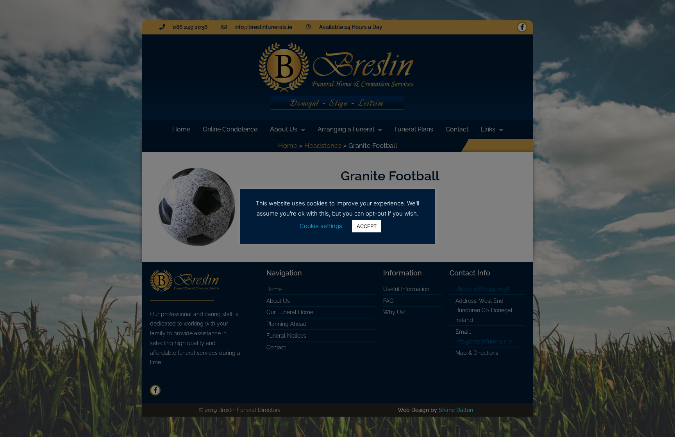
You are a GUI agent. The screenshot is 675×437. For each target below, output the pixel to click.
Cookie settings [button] (321, 226)
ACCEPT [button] (367, 226)
